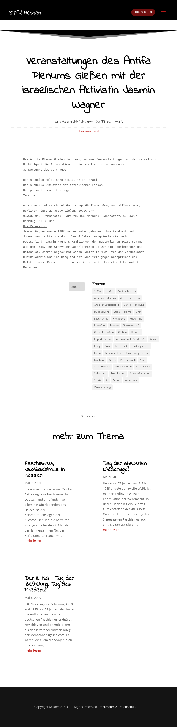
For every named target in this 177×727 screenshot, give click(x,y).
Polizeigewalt (128, 360)
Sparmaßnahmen (139, 373)
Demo (127, 311)
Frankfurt (99, 325)
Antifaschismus (126, 291)
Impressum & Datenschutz (117, 707)
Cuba (117, 311)
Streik (97, 380)
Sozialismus (118, 373)
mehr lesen (33, 540)
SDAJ (64, 707)
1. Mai (97, 291)
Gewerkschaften (104, 332)
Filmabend (118, 318)
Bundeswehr (101, 311)
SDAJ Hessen (102, 366)
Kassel (153, 339)
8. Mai (109, 291)
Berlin (127, 305)
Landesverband (89, 131)
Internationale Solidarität (130, 339)
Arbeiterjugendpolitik (106, 305)
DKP (138, 311)
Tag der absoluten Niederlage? (125, 466)
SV (106, 380)
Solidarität (100, 373)
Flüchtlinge (135, 318)
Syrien (116, 380)
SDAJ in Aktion (123, 366)
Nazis (112, 360)
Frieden (114, 325)
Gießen (122, 332)
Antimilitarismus (130, 298)
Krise (108, 346)
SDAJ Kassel (143, 366)
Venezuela (131, 380)
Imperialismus (102, 339)
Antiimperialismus (105, 298)
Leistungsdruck (140, 346)
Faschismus (101, 318)
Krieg (97, 346)
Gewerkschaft (131, 325)
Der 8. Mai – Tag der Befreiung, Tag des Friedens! (49, 584)
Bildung (139, 305)
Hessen (135, 332)
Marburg (99, 360)
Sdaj (142, 360)
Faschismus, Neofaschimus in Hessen (45, 469)
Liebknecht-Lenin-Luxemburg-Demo (126, 353)
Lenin (97, 353)
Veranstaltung (102, 387)
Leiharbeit (121, 346)
